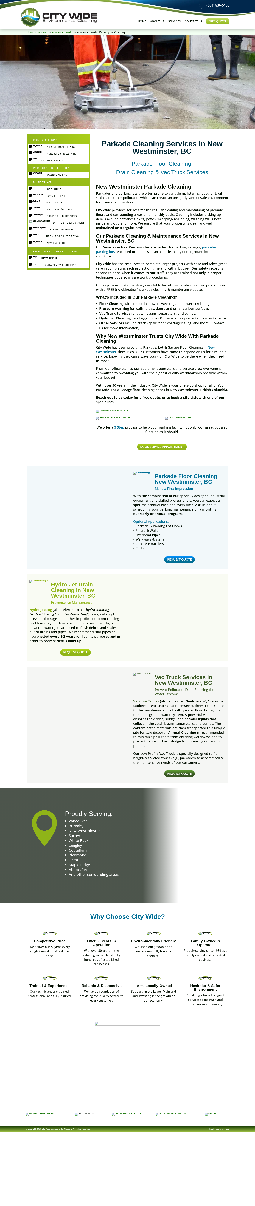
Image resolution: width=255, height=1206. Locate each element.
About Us (157, 21)
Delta (73, 859)
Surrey (74, 835)
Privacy (174, 1106)
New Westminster (62, 32)
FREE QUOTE (218, 21)
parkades (209, 247)
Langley (75, 845)
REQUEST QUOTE (179, 560)
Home (142, 21)
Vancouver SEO (222, 1129)
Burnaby (76, 825)
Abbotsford (78, 869)
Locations (43, 32)
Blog (138, 1106)
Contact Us (193, 21)
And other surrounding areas (94, 874)
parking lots (105, 251)
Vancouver (78, 821)
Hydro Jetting (40, 609)
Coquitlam (78, 850)
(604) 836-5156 (217, 5)
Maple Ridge (79, 864)
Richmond (77, 855)
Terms (155, 1106)
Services (174, 21)
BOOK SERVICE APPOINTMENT (162, 447)
